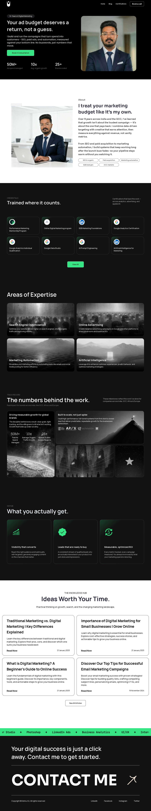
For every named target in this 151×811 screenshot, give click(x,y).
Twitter (137, 801)
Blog (110, 4)
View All (75, 264)
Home (103, 4)
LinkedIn (94, 801)
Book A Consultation (20, 53)
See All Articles (75, 703)
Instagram (123, 801)
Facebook (108, 801)
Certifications (121, 4)
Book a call (137, 4)
